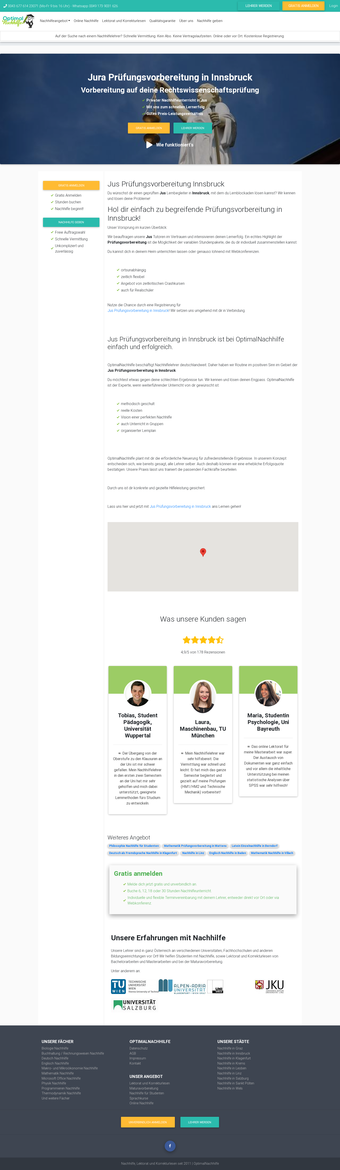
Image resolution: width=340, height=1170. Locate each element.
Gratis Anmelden (303, 5)
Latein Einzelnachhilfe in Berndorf (254, 846)
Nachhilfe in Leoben (231, 1068)
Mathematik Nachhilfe (58, 1073)
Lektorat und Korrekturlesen (124, 21)
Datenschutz (139, 1048)
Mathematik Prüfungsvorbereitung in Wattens (195, 846)
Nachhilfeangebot (54, 21)
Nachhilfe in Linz (193, 853)
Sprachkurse (139, 1098)
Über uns (186, 21)
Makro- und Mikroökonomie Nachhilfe (70, 1068)
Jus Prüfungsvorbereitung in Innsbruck (138, 310)
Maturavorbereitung (144, 1088)
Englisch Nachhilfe (55, 1063)
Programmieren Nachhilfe (61, 1088)
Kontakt (135, 1063)
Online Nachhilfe (86, 21)
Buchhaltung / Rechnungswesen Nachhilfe (73, 1053)
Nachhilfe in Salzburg (233, 1078)
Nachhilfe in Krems (231, 1063)
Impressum (138, 1058)
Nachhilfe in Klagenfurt (234, 1058)
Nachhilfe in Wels (230, 1088)
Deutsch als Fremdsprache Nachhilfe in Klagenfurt (143, 853)
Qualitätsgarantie (162, 21)
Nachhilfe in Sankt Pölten (235, 1083)
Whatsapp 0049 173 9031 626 (95, 6)
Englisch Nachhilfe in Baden (227, 853)
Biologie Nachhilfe (55, 1048)
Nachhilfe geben (210, 21)
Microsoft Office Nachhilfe (61, 1078)
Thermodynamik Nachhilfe (61, 1093)
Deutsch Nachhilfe (55, 1058)
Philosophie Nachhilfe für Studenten (134, 846)
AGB (133, 1053)
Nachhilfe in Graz (230, 1048)
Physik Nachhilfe (54, 1083)
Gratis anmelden (71, 185)
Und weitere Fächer (56, 1098)
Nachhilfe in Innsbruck (233, 1053)
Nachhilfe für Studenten (147, 1093)
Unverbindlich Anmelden (148, 1122)
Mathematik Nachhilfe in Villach (272, 853)
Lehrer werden (259, 5)
